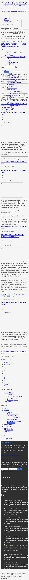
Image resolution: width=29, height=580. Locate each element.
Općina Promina (15, 106)
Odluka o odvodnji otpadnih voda (17, 100)
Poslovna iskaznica (12, 414)
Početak (6, 363)
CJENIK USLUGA (8, 430)
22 (4, 380)
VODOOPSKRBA (8, 425)
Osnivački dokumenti (13, 417)
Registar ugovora (12, 400)
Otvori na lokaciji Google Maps (10, 46)
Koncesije (10, 102)
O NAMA (6, 20)
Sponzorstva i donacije (14, 83)
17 (4, 371)
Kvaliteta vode (11, 90)
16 (4, 370)
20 (4, 377)
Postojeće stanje (12, 88)
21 (4, 379)
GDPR (5, 409)
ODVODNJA (7, 426)
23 (4, 382)
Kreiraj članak (8, 402)
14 (4, 366)
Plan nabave (11, 394)
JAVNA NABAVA (8, 4)
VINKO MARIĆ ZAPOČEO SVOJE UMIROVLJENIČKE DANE (12, 236)
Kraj (5, 386)
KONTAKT (7, 111)
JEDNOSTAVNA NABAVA (19, 2)
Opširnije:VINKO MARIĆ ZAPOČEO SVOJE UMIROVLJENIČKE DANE (13, 295)
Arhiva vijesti (11, 84)
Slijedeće (6, 384)
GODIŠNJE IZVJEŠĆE (16, 91)
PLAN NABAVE (5, 2)
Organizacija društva (13, 416)
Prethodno (7, 364)
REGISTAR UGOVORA (19, 6)
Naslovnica (7, 18)
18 (4, 373)
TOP (2, 571)
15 (4, 368)
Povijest (9, 412)
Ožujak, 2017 (8, 439)
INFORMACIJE (8, 107)
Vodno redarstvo (12, 81)
